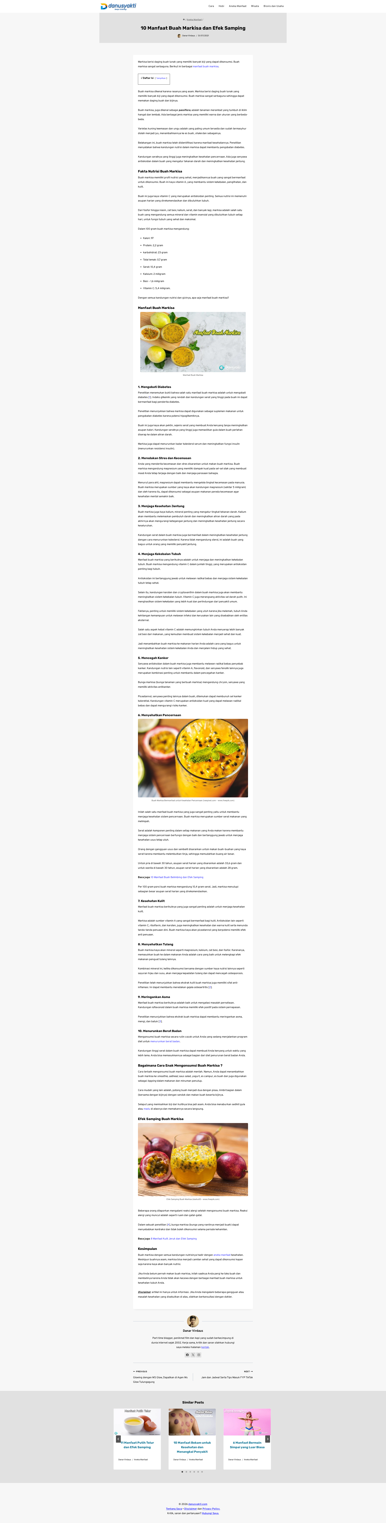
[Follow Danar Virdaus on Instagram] (198, 1354)
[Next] (267, 1439)
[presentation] (137, 1422)
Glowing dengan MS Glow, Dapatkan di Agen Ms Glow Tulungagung (160, 1377)
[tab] (182, 1472)
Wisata (255, 6)
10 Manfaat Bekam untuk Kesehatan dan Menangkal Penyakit (192, 1447)
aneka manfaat (222, 1255)
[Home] (184, 19)
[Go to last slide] (118, 1439)
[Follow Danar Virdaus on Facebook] (187, 1354)
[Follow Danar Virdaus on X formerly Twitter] (193, 1354)
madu (147, 1109)
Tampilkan (161, 78)
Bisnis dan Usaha (274, 6)
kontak (205, 1347)
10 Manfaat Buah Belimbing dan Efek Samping (177, 877)
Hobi (221, 6)
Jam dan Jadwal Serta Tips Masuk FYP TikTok (227, 1374)
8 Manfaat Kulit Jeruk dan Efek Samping (174, 1239)
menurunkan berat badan (165, 1041)
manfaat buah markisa (205, 66)
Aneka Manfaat (238, 6)
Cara (211, 6)
